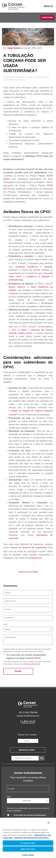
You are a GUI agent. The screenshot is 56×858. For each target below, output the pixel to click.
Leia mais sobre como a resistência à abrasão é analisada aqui (31, 276)
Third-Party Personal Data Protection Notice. (31, 838)
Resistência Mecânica (14, 80)
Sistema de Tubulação (14, 77)
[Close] (48, 823)
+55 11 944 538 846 (28, 712)
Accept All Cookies (28, 843)
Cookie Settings (28, 855)
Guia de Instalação (37, 77)
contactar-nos (34, 558)
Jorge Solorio (14, 48)
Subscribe (47, 17)
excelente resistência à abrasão (33, 267)
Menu (47, 6)
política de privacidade (32, 664)
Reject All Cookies (28, 849)
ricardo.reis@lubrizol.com (28, 716)
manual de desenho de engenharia (28, 547)
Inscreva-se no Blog (28, 572)
